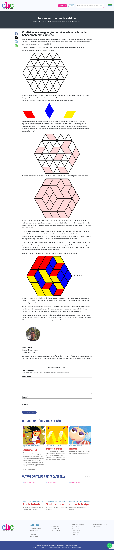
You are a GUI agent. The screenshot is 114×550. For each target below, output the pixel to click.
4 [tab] (87, 420)
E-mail (25, 405)
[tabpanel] (34, 450)
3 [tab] (85, 420)
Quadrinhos (75, 533)
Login (71, 5)
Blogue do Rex (76, 529)
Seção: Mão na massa (54, 446)
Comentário (27, 376)
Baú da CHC (75, 527)
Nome (25, 397)
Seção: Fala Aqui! (75, 446)
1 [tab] (82, 420)
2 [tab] (84, 420)
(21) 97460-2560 (34, 536)
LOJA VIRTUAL (55, 529)
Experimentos (76, 530)
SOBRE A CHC (97, 527)
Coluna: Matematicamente (33, 501)
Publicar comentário (30, 412)
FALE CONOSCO (55, 530)
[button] (109, 545)
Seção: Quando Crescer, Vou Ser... (33, 446)
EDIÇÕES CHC (55, 527)
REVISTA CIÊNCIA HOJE (100, 525)
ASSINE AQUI (63, 5)
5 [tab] (89, 420)
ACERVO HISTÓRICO (78, 525)
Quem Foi (75, 534)
